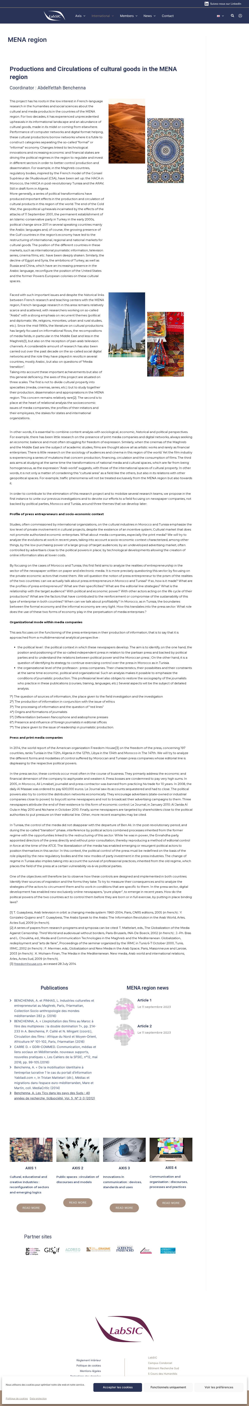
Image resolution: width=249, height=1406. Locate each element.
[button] (83, 16)
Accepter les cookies (118, 1387)
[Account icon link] (240, 16)
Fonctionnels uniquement (168, 1387)
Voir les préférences (219, 1387)
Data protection (38, 1398)
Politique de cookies (17, 1398)
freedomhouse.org (28, 964)
